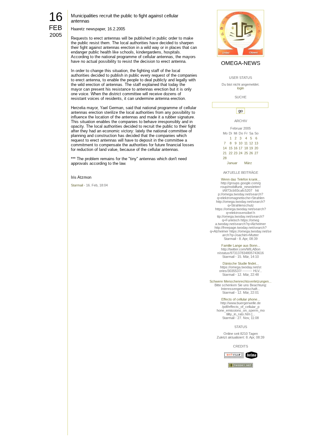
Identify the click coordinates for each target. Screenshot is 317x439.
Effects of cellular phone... (240, 299)
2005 (56, 35)
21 (225, 153)
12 (251, 143)
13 (256, 143)
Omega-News (240, 63)
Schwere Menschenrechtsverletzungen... (240, 281)
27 (256, 153)
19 (251, 148)
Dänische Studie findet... (241, 263)
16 (56, 16)
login (240, 88)
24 (240, 153)
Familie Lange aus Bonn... (240, 245)
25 (246, 153)
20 (256, 148)
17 (240, 148)
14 (225, 148)
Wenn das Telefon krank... (240, 179)
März (248, 163)
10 (240, 143)
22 (230, 153)
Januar (232, 163)
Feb (55, 28)
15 (230, 148)
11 (246, 143)
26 (251, 153)
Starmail (77, 185)
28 (225, 158)
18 (246, 148)
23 (235, 153)
